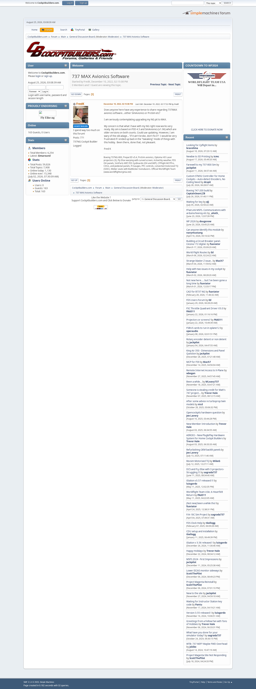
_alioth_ (214, 213)
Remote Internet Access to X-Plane (205, 370)
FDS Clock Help (194, 523)
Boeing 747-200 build (197, 190)
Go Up (74, 180)
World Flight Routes (196, 252)
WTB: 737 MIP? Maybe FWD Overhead (206, 643)
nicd (200, 404)
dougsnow (205, 221)
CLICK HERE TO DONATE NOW (207, 129)
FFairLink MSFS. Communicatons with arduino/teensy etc (206, 211)
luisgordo (191, 483)
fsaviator (215, 244)
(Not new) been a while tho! (201, 503)
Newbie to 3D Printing (198, 156)
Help (203, 682)
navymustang (194, 232)
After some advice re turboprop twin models (206, 403)
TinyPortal (194, 682)
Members (38, 148)
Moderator (113, 36)
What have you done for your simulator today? (202, 634)
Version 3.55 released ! (198, 612)
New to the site (194, 593)
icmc (216, 156)
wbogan (190, 373)
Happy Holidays (194, 550)
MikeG (216, 461)
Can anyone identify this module (203, 229)
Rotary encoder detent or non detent (206, 339)
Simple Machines (47, 682)
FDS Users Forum (195, 300)
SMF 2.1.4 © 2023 (31, 682)
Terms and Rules (214, 682)
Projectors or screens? (198, 319)
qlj (207, 201)
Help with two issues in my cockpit (204, 269)
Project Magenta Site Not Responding (206, 655)
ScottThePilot (194, 573)
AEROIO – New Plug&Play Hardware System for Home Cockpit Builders (205, 437)
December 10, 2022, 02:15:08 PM (118, 104)
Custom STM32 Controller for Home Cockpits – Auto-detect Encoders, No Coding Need (205, 179)
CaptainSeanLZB (195, 193)
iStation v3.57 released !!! (200, 480)
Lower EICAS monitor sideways (202, 570)
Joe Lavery (192, 415)
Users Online (41, 180)
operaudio (192, 331)
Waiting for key (194, 201)
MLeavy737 (212, 381)
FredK (80, 104)
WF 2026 (191, 221)
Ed (212, 252)
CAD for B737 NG (195, 291)
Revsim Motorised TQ (197, 461)
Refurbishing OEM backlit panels (203, 449)
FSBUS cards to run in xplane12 (203, 327)
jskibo (192, 646)
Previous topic (158, 84)
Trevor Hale (211, 393)
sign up (48, 76)
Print (178, 94)
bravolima (192, 148)
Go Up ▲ (228, 682)
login (38, 76)
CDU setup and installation (200, 531)
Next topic (174, 84)
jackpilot (191, 167)
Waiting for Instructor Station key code (204, 603)
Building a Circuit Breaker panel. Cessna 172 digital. (203, 242)
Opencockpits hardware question (204, 412)
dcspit (207, 182)
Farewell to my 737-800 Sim (201, 164)
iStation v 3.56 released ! (199, 542)
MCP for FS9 (192, 362)
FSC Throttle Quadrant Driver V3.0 (204, 308)
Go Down (76, 94)
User (31, 65)
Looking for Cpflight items (200, 145)
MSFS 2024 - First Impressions (202, 559)
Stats (31, 140)
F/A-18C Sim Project (196, 514)
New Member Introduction (200, 423)
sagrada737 (210, 472)
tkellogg (210, 523)
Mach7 (220, 260)
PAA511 (190, 311)
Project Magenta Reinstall (200, 581)
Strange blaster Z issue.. (199, 260)
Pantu (198, 604)
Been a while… (194, 381)
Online (32, 125)
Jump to (135, 198)
